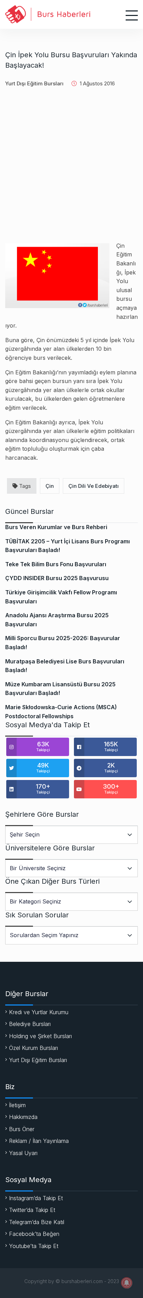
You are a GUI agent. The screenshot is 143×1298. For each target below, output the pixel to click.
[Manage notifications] (126, 1282)
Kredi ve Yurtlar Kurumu (38, 1012)
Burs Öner (21, 1129)
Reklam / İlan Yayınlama (39, 1140)
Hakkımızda (23, 1116)
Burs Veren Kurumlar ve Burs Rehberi (56, 527)
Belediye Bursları (30, 1023)
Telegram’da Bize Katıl (36, 1222)
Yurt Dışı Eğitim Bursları (34, 83)
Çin (49, 486)
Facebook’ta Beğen (34, 1233)
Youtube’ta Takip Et (33, 1245)
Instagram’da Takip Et (36, 1198)
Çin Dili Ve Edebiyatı (93, 486)
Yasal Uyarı (23, 1152)
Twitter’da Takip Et (32, 1209)
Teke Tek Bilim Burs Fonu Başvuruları (55, 564)
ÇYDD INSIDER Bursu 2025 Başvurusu (57, 578)
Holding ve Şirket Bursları (40, 1036)
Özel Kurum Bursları (33, 1047)
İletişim (17, 1105)
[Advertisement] (71, 170)
